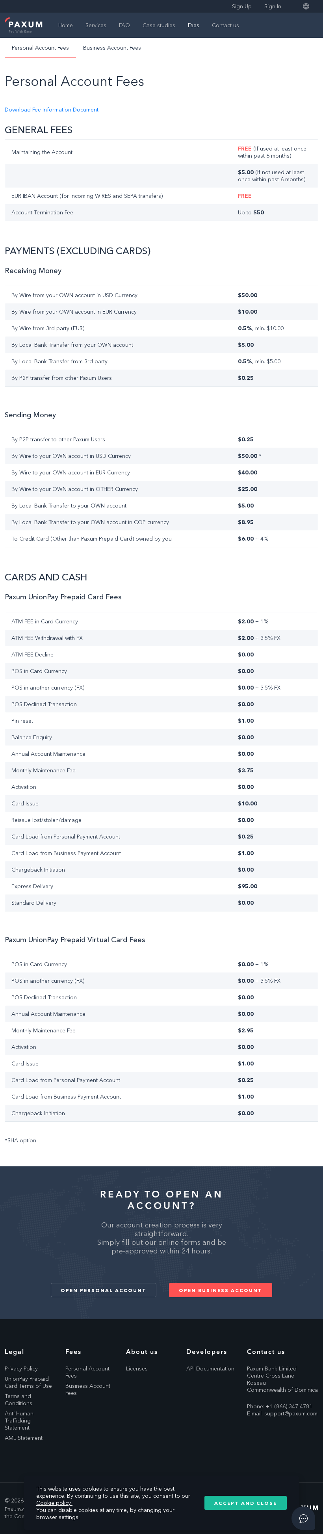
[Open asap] (303, 1518)
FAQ (124, 25)
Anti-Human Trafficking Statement (19, 1420)
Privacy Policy (21, 1368)
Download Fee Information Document (51, 109)
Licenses (137, 1368)
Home (65, 25)
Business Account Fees (112, 47)
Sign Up (242, 6)
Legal (14, 1351)
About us (142, 1351)
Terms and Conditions (18, 1400)
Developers (206, 1351)
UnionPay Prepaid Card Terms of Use (28, 1382)
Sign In (272, 6)
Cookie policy (54, 1502)
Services (95, 25)
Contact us (225, 25)
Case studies (159, 25)
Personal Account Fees (40, 47)
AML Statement (24, 1437)
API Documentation (210, 1368)
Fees (193, 25)
